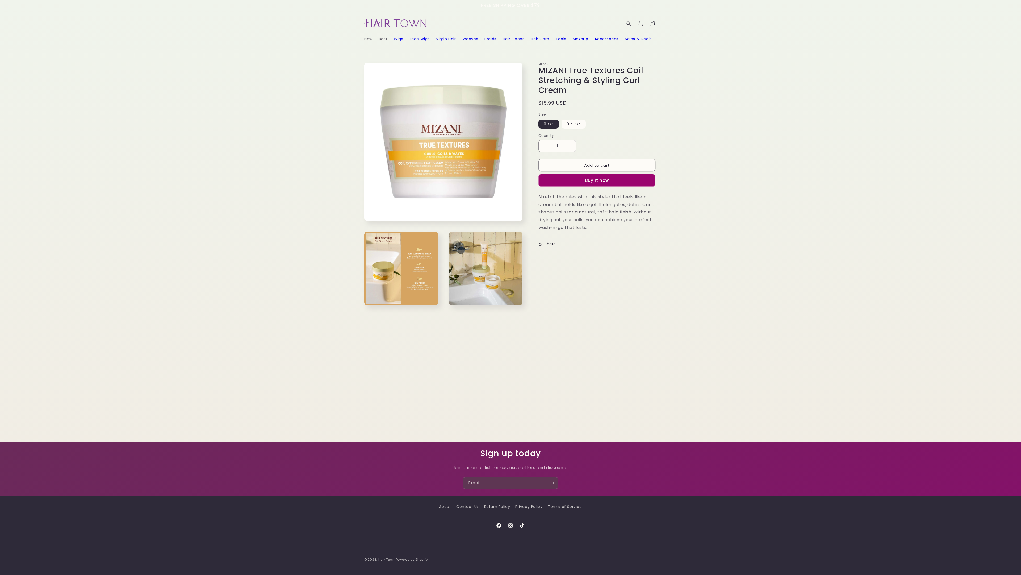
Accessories (606, 38)
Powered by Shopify (412, 559)
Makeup (580, 38)
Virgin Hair (446, 38)
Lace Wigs (420, 38)
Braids (490, 38)
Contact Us (467, 506)
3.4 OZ (573, 123)
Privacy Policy (528, 506)
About (445, 506)
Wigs (398, 38)
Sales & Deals (638, 38)
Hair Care (540, 38)
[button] (398, 38)
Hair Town (386, 559)
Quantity (546, 135)
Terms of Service (565, 506)
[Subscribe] (552, 483)
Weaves (470, 38)
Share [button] (550, 244)
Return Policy (497, 506)
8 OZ (549, 123)
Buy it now (597, 180)
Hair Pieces (514, 38)
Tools (561, 38)
